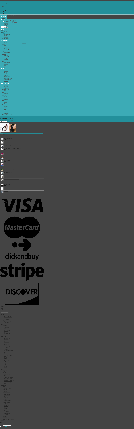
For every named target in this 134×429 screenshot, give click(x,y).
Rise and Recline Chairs (6, 21)
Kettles (5, 356)
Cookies (2, 308)
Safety (3, 92)
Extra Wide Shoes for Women (7, 77)
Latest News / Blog (4, 7)
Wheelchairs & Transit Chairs (8, 329)
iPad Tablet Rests (6, 411)
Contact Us (3, 110)
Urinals (5, 351)
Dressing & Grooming (5, 372)
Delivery (2, 306)
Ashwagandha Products (7, 390)
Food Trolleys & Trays (7, 354)
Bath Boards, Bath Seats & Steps (8, 340)
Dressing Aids (5, 72)
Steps (5, 407)
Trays (4, 63)
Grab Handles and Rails (7, 396)
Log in (5, 426)
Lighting (4, 365)
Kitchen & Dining (5, 352)
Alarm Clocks (6, 337)
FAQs (3, 6)
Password (1, 425)
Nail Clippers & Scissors (7, 388)
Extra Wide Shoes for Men (7, 376)
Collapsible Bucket (6, 404)
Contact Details (5, 416)
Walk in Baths (7, 347)
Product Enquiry (5, 417)
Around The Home (4, 40)
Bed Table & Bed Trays (7, 338)
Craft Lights (5, 367)
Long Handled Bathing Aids (7, 343)
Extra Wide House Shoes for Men (8, 377)
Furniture (3, 19)
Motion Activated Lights (6, 66)
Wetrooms (6, 50)
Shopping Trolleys (6, 371)
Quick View (1, 133)
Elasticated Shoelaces (3, 134)
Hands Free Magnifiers (7, 413)
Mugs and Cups (6, 358)
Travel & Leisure (4, 97)
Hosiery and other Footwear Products (8, 382)
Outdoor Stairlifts (6, 32)
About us (2, 1)
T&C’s (2, 309)
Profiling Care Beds (6, 322)
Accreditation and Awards (5, 3)
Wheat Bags (5, 391)
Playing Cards (5, 108)
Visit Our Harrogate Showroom (5, 113)
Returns (2, 307)
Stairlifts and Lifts (5, 325)
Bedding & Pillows (6, 43)
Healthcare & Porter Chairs (7, 316)
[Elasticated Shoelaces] (8, 131)
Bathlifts (5, 341)
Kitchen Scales (5, 58)
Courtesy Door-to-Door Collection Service (7, 114)
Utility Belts (5, 408)
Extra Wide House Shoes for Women (9, 380)
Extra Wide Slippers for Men (8, 378)
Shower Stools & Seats (7, 345)
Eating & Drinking (6, 393)
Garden (3, 100)
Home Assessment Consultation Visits (8, 418)
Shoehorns (5, 375)
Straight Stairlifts (6, 326)
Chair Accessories (6, 24)
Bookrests (5, 105)
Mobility (2, 29)
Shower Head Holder (7, 344)
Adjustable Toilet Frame (7, 349)
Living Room (3, 61)
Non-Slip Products (6, 59)
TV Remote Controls (6, 64)
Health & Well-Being (5, 83)
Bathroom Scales (6, 342)
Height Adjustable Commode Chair (7, 52)
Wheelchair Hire (5, 35)
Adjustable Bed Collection (6, 320)
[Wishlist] (0, 132)
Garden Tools (5, 102)
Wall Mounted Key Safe (6, 94)
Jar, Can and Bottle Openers (7, 56)
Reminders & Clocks (7, 395)
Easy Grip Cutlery (6, 55)
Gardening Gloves (6, 405)
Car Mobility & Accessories (5, 99)
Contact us (2, 305)
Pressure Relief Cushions (6, 96)
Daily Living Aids (5, 370)
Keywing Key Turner (6, 397)
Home (1, 120)
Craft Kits (5, 410)
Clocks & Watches (6, 384)
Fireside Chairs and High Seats (8, 317)
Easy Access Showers (7, 49)
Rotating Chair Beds (6, 27)
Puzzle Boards (5, 109)
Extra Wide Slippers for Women (8, 381)
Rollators (5, 332)
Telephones (5, 363)
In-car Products (6, 403)
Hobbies (3, 104)
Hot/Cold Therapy (5, 389)
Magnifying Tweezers (7, 374)
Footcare (3, 84)
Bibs (4, 353)
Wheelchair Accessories (7, 330)
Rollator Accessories (7, 333)
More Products (5, 80)
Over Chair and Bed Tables (7, 62)
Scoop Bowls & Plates (6, 60)
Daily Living (3, 68)
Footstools (5, 318)
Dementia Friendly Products (6, 392)
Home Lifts (5, 328)
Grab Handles (5, 46)
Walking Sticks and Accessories (5, 38)
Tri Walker (5, 334)
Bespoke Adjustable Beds (7, 321)
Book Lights (5, 366)
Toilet (3, 51)
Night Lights (5, 67)
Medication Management (7, 394)
